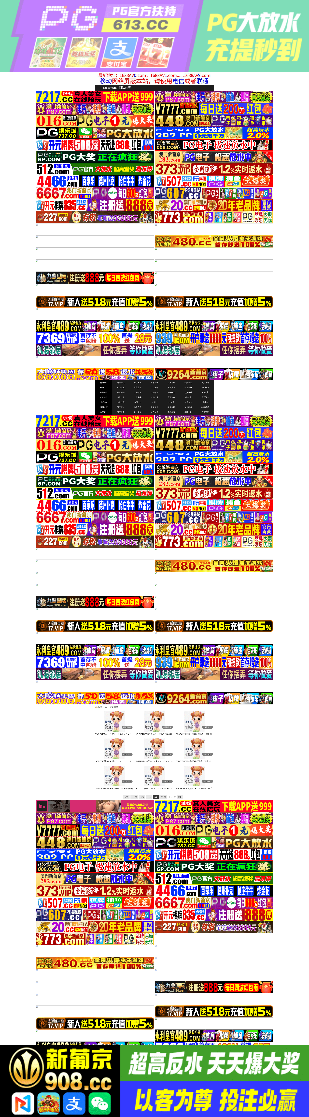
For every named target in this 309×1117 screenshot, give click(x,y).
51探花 (154, 402)
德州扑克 (154, 397)
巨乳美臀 (154, 387)
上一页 (134, 797)
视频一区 (104, 383)
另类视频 (205, 387)
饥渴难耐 (137, 392)
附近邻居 (121, 392)
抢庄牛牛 (137, 397)
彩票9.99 (171, 397)
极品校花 (171, 412)
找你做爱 (154, 392)
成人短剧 (154, 412)
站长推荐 (104, 392)
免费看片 (104, 412)
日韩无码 (205, 412)
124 (149, 797)
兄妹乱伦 (137, 412)
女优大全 (188, 402)
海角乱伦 (188, 407)
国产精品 (121, 383)
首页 (126, 797)
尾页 (179, 797)
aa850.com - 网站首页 (117, 87)
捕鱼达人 (121, 397)
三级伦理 (121, 387)
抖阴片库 (104, 407)
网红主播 (137, 383)
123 (142, 797)
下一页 (163, 797)
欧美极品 (188, 383)
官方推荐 (104, 397)
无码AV (104, 402)
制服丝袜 (188, 387)
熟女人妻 (137, 407)
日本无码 (154, 383)
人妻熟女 (171, 387)
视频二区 (104, 387)
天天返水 (205, 397)
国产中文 (121, 412)
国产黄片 (121, 407)
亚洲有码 (171, 383)
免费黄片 (154, 407)
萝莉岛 (205, 402)
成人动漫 (205, 383)
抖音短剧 (121, 402)
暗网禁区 (171, 407)
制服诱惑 (205, 407)
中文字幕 (137, 387)
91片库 (171, 402)
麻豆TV (137, 402)
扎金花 (188, 397)
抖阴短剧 (188, 412)
